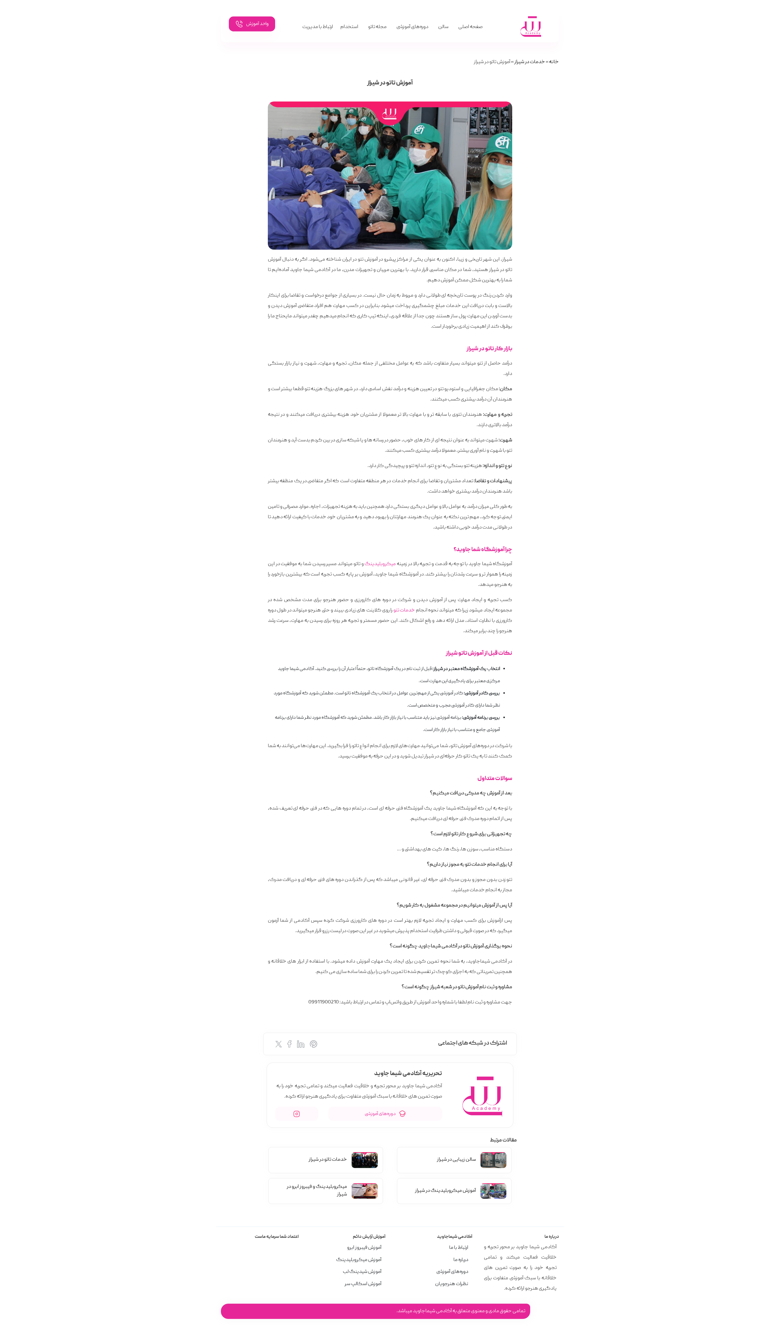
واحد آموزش (257, 24)
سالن (443, 27)
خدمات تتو (404, 610)
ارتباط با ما (458, 1248)
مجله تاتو (377, 27)
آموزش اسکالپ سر (363, 1284)
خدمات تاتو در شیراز (328, 1159)
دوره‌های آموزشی (412, 27)
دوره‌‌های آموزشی (380, 1114)
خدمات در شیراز (529, 62)
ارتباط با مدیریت (317, 27)
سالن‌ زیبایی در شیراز (456, 1159)
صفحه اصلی (470, 27)
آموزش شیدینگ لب (362, 1272)
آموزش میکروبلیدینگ (358, 1260)
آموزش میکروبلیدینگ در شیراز (445, 1191)
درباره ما (460, 1260)
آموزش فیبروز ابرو (364, 1248)
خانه (554, 62)
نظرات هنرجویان (451, 1284)
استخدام (349, 27)
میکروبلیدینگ (380, 564)
